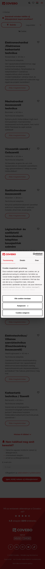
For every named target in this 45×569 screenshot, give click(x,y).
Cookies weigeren (22, 313)
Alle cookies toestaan (22, 298)
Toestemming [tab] (8, 260)
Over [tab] (37, 260)
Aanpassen (21, 306)
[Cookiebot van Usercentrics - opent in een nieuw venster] (32, 254)
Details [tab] (22, 260)
